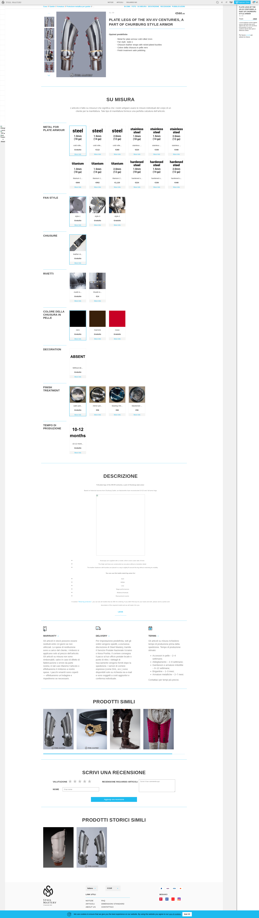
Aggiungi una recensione (114, 799)
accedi (248, 35)
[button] (48, 75)
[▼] (2, 128)
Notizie (110, 2)
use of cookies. (175, 914)
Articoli (120, 2)
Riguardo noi (131, 2)
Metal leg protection (85, 601)
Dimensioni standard (112, 904)
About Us (91, 907)
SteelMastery (11, 2)
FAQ (103, 901)
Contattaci (107, 907)
